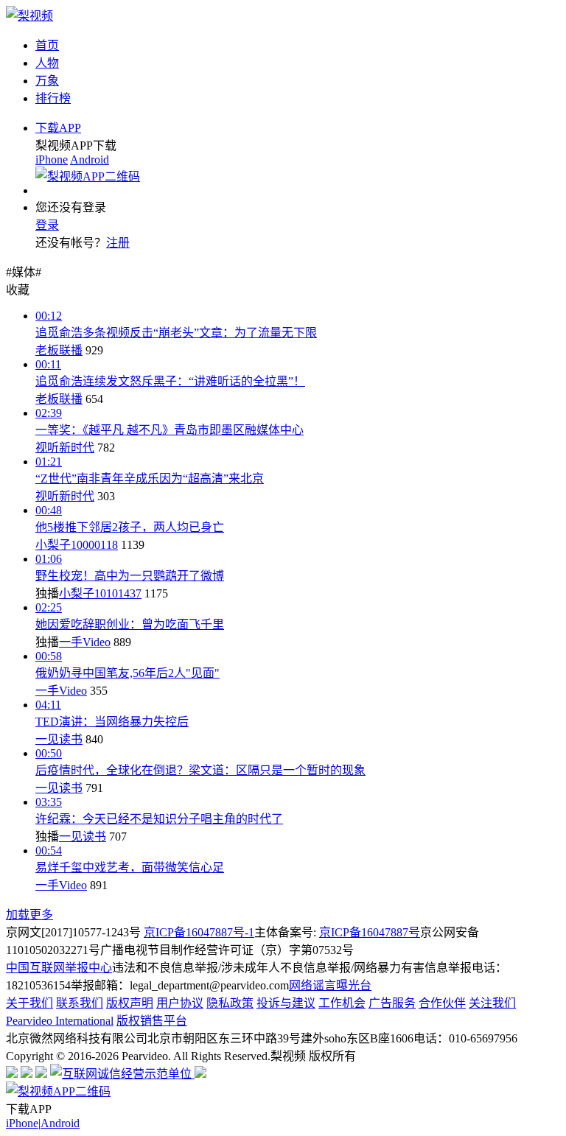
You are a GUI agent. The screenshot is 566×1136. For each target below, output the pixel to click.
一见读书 (59, 739)
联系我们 (79, 1003)
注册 (118, 242)
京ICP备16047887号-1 (199, 932)
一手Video (85, 642)
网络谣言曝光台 (330, 985)
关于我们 (29, 1003)
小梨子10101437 (100, 593)
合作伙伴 (442, 1003)
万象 (47, 80)
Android (89, 159)
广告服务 (392, 1003)
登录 (47, 225)
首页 (47, 45)
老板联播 (59, 350)
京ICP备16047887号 (369, 932)
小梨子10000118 (76, 545)
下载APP (58, 128)
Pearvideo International (59, 1020)
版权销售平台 (151, 1020)
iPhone (51, 159)
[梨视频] (29, 16)
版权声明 (129, 1003)
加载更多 (29, 914)
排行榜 (53, 98)
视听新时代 (64, 447)
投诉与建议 (285, 1003)
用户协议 (179, 1003)
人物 (47, 63)
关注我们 (492, 1003)
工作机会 (342, 1003)
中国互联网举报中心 (59, 967)
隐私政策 (230, 1003)
